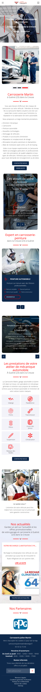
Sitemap (20, 686)
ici (25, 641)
